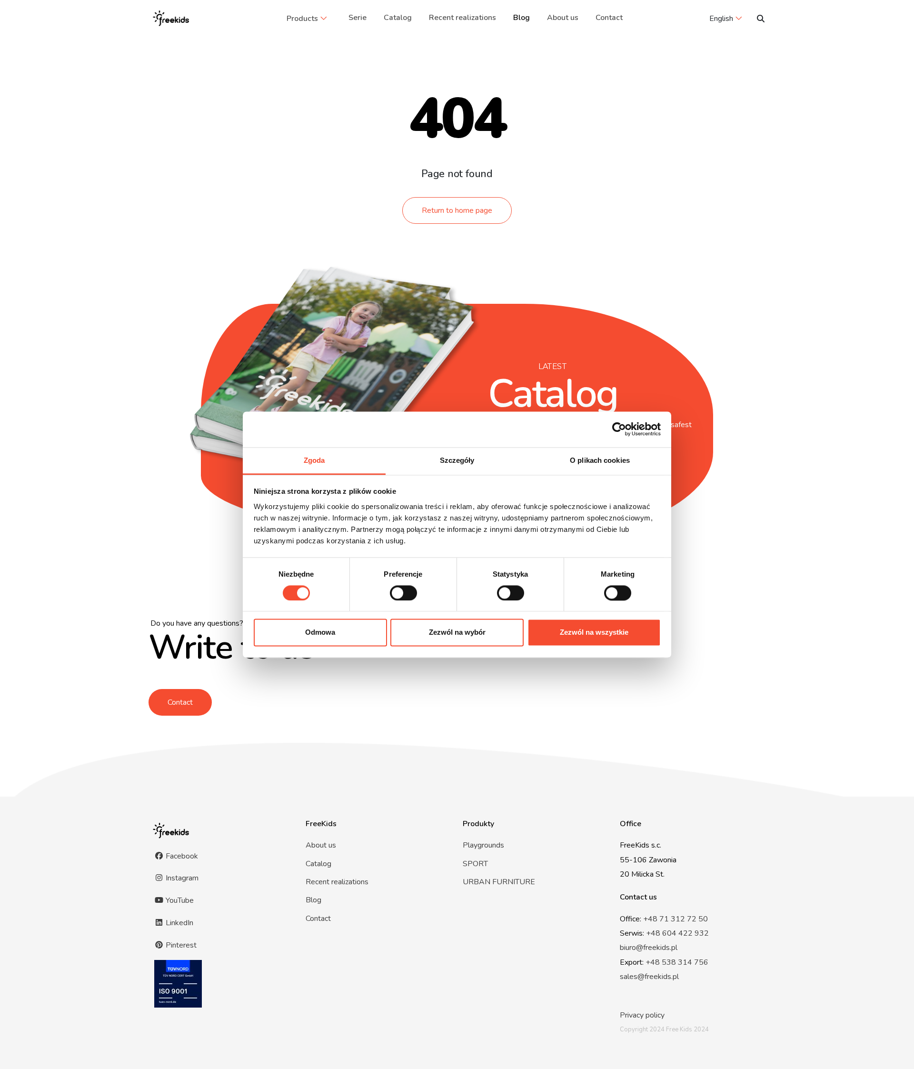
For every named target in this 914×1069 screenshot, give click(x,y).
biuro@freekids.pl (648, 947)
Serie (357, 17)
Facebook (181, 856)
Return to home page (457, 210)
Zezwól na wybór (457, 633)
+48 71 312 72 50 (675, 919)
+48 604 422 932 (677, 933)
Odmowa (320, 633)
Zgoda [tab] (314, 460)
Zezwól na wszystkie (594, 633)
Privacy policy (642, 1015)
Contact (609, 17)
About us (562, 17)
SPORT (475, 864)
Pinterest (180, 945)
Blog (521, 17)
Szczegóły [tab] (457, 460)
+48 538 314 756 (677, 962)
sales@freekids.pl (649, 976)
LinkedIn (178, 923)
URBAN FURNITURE (499, 882)
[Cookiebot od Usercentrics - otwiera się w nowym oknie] (619, 429)
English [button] (721, 18)
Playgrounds (483, 845)
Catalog (398, 17)
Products (302, 18)
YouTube (179, 900)
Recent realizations (462, 17)
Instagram (181, 878)
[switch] (403, 592)
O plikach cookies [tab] (600, 460)
